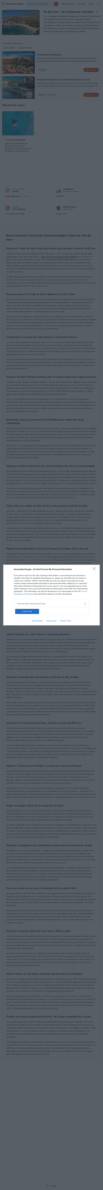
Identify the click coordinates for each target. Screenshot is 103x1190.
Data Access (51, 621)
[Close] (95, 569)
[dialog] (51, 595)
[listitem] (51, 603)
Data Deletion (37, 621)
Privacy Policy (65, 621)
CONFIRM (27, 611)
